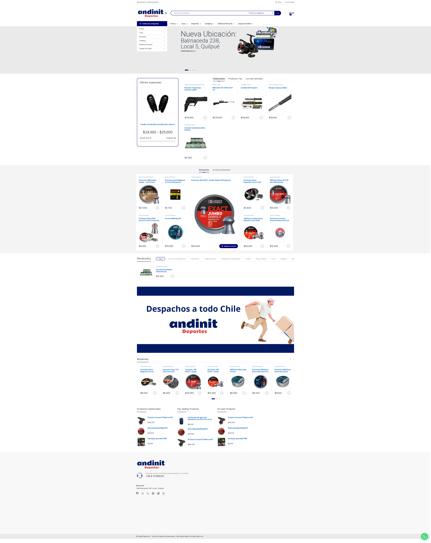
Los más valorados (254, 78)
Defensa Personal (145, 44)
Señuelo (283, 259)
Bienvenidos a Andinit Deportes (147, 2)
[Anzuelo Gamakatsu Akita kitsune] (147, 272)
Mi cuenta (290, 2)
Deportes (142, 37)
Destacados (219, 78)
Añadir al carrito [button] (205, 117)
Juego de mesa (210, 259)
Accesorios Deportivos (221, 170)
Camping (142, 41)
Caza (141, 33)
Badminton (195, 259)
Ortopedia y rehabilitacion (230, 259)
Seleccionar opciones (203, 158)
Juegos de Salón (145, 48)
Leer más (289, 117)
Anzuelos (188, 125)
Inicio (281, 84)
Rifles (214, 84)
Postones (150, 177)
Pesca (141, 29)
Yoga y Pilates (261, 259)
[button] (213, 398)
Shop (279, 2)
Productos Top (235, 78)
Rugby (248, 259)
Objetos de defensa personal (194, 84)
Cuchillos (244, 84)
